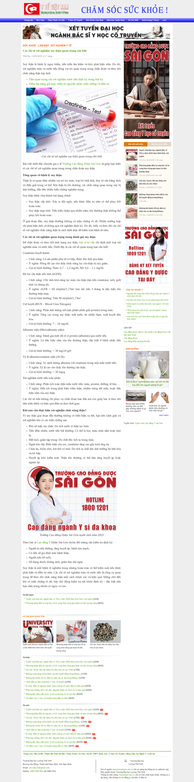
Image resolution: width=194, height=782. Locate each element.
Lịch (164, 20)
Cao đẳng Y (44, 542)
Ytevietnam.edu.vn (126, 775)
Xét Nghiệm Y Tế (61, 45)
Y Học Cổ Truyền (75, 20)
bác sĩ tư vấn (87, 242)
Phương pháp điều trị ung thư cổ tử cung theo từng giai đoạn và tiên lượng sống (61, 603)
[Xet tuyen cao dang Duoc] (146, 89)
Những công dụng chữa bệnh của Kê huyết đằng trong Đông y (53, 674)
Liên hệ (151, 754)
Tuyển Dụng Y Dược (150, 20)
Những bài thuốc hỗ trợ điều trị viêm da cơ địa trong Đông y (52, 678)
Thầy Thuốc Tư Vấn (56, 20)
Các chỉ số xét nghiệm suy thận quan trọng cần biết (55, 50)
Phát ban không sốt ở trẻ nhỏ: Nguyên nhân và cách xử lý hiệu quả (55, 690)
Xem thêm (163, 415)
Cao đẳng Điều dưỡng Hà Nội (137, 341)
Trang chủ (28, 20)
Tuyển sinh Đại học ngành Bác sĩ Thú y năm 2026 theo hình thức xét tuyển (59, 599)
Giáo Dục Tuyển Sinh (115, 20)
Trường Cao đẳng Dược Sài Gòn (81, 163)
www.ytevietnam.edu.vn (122, 769)
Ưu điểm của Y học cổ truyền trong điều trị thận (47, 698)
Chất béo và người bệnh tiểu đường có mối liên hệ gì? (158, 408)
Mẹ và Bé (38, 754)
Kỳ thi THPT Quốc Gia (97, 754)
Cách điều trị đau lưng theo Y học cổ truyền (45, 682)
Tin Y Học (40, 20)
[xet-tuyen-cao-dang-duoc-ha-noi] (122, 8)
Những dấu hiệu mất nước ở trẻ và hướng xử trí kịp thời (51, 694)
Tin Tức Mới (133, 20)
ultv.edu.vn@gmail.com (39, 768)
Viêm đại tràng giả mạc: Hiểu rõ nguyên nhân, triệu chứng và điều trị (69, 83)
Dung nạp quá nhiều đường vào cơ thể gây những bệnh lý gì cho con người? (136, 407)
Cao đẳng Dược (131, 338)
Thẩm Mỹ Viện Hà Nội (55, 754)
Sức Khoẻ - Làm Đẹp (36, 45)
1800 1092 (34, 771)
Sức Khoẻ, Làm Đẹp (94, 20)
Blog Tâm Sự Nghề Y (136, 754)
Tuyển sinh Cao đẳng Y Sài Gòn (148, 423)
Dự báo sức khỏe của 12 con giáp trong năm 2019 (147, 300)
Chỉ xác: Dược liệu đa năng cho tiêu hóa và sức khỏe (104, 646)
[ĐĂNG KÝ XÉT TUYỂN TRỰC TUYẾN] (146, 254)
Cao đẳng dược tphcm (134, 332)
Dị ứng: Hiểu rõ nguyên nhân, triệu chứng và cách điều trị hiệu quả (55, 686)
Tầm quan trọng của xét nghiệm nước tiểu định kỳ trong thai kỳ (66, 79)
